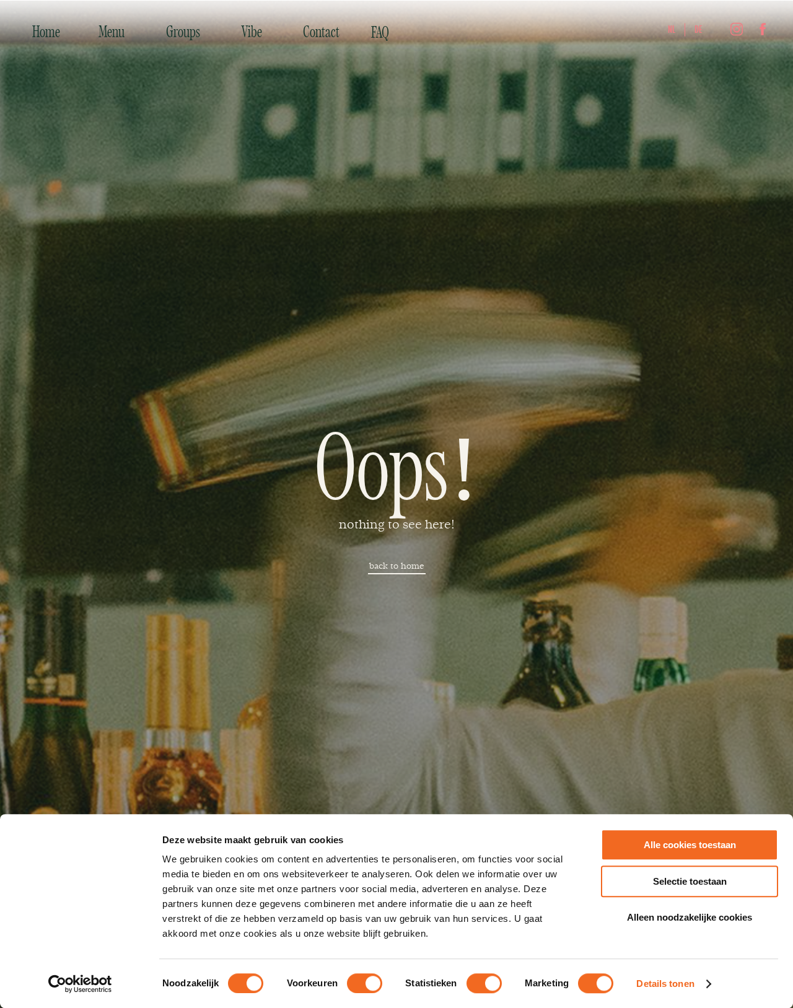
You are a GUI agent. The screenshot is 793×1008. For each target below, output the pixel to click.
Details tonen (665, 983)
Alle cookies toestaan (690, 844)
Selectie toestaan (690, 881)
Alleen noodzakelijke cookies (689, 917)
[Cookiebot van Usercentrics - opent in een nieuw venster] (80, 984)
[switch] (364, 983)
